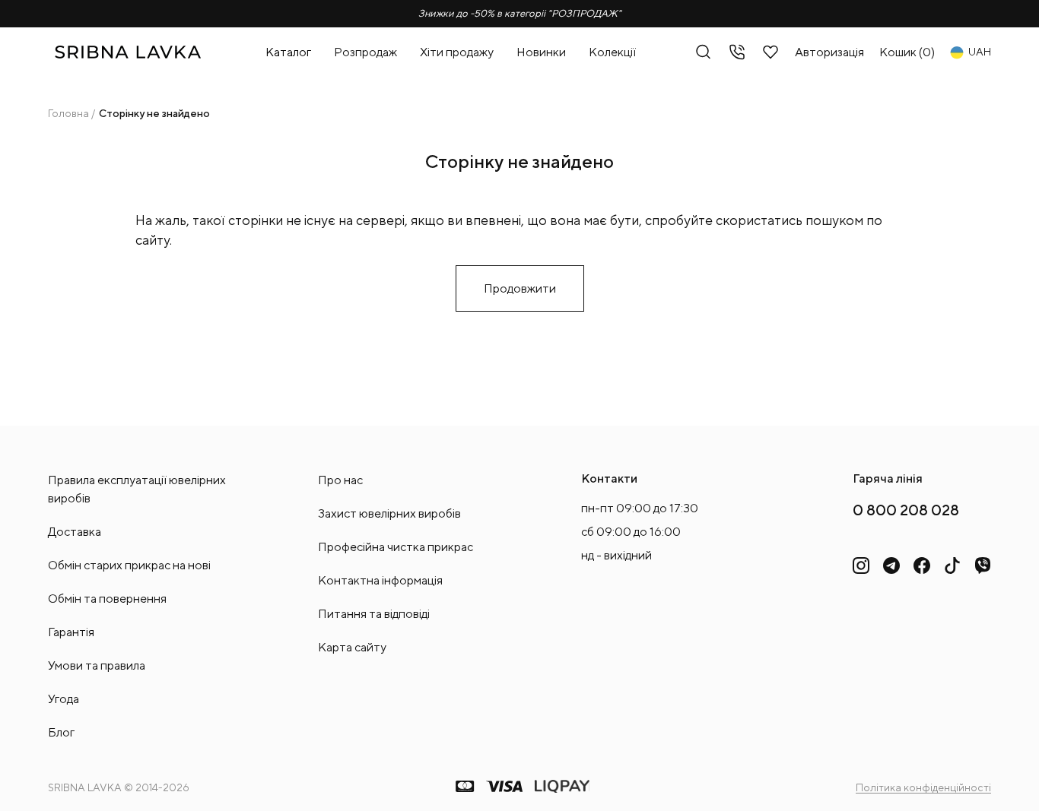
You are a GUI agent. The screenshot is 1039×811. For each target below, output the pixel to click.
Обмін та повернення (107, 598)
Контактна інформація (380, 580)
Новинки (541, 52)
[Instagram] (861, 565)
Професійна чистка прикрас (395, 547)
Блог (61, 732)
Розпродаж (365, 52)
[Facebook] (921, 565)
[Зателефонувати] (737, 52)
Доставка (74, 531)
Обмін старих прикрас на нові (129, 565)
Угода (63, 699)
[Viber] (982, 565)
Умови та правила (96, 665)
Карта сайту (352, 647)
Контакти (609, 478)
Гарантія (71, 632)
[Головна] (127, 52)
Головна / (71, 113)
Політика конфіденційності (923, 787)
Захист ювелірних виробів (389, 513)
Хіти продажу (457, 52)
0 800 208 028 (906, 509)
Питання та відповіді (374, 614)
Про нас (340, 480)
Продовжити (520, 288)
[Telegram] (891, 565)
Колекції (612, 52)
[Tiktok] (952, 565)
